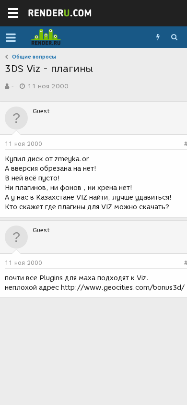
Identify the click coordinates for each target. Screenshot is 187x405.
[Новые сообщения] (158, 37)
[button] (11, 37)
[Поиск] (174, 37)
